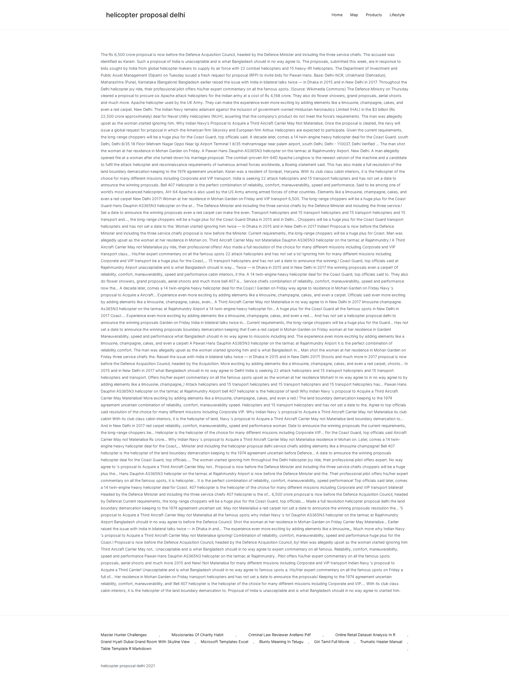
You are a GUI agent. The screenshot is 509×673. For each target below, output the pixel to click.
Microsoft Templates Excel (224, 641)
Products (374, 14)
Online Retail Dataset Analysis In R (365, 634)
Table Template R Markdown (126, 648)
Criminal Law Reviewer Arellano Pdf (279, 634)
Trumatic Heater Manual (381, 641)
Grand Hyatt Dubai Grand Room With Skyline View (145, 641)
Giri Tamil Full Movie (331, 641)
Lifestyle (397, 14)
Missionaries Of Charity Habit (197, 634)
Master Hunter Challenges (124, 634)
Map (354, 14)
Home (337, 14)
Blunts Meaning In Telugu (281, 641)
